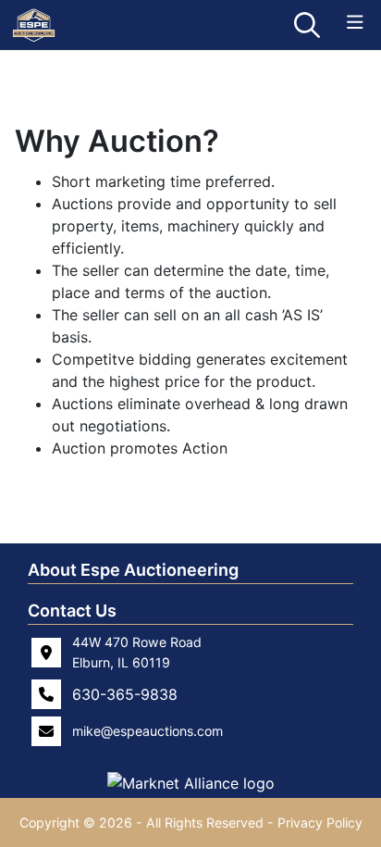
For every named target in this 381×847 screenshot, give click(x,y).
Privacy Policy (320, 822)
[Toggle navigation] (355, 22)
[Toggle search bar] (307, 25)
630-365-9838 (125, 694)
